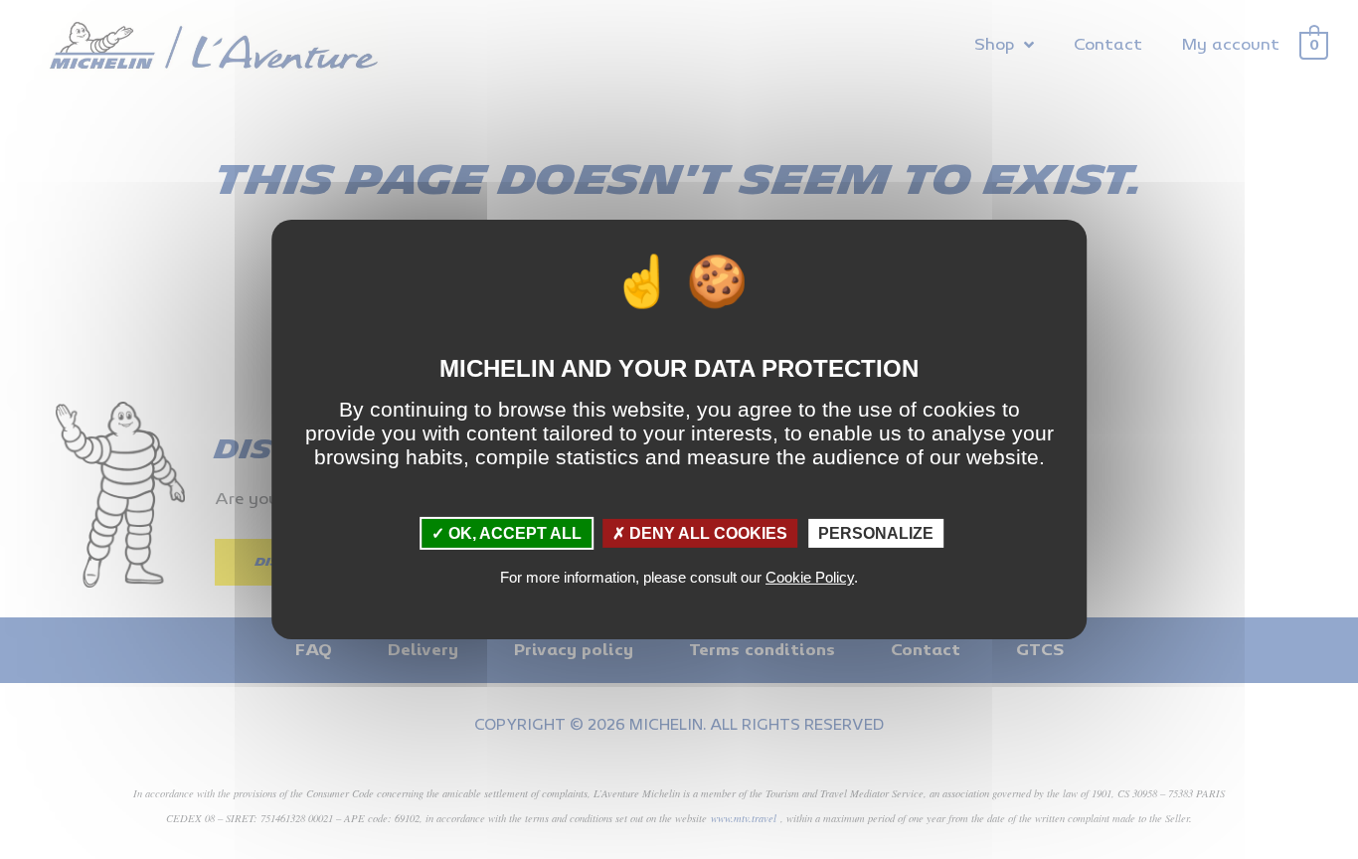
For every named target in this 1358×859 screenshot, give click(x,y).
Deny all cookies (706, 533)
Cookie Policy (809, 577)
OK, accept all (513, 533)
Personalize (876, 533)
